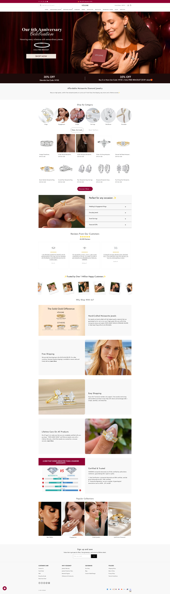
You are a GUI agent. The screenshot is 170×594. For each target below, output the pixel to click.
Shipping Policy (112, 568)
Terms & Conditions (113, 576)
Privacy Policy (112, 573)
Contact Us (41, 568)
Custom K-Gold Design (90, 573)
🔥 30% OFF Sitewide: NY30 (85, 1)
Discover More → (85, 189)
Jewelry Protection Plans (67, 571)
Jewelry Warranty (66, 568)
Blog (86, 571)
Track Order (41, 571)
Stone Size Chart (42, 578)
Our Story (87, 568)
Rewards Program (66, 573)
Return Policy (112, 571)
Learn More (53, 361)
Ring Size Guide (42, 576)
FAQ (40, 573)
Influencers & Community (67, 576)
